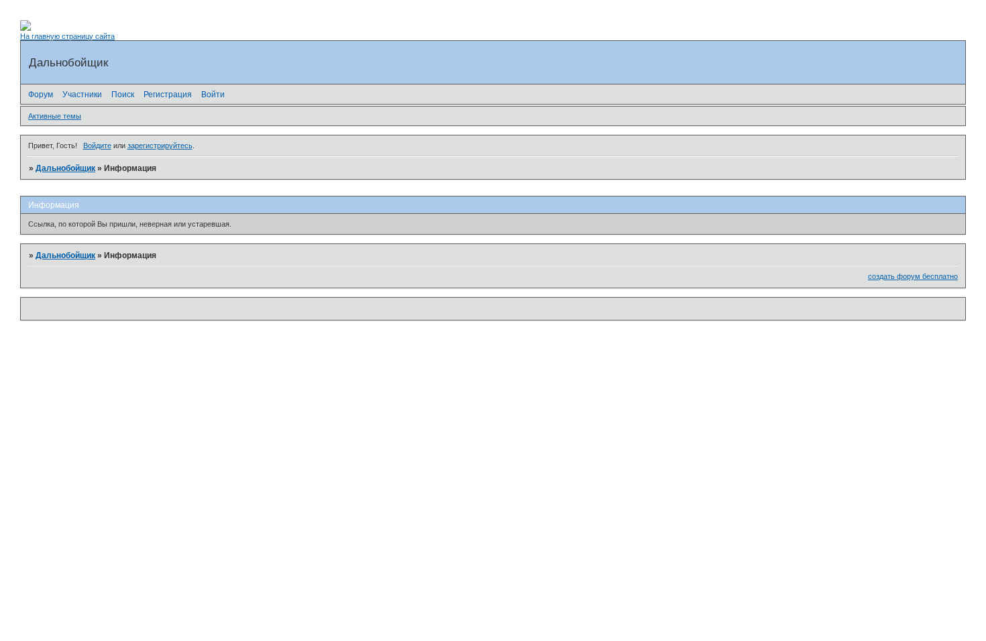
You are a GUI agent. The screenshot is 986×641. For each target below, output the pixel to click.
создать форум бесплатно (913, 276)
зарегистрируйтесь (160, 145)
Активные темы (54, 116)
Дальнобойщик (65, 168)
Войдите (97, 145)
